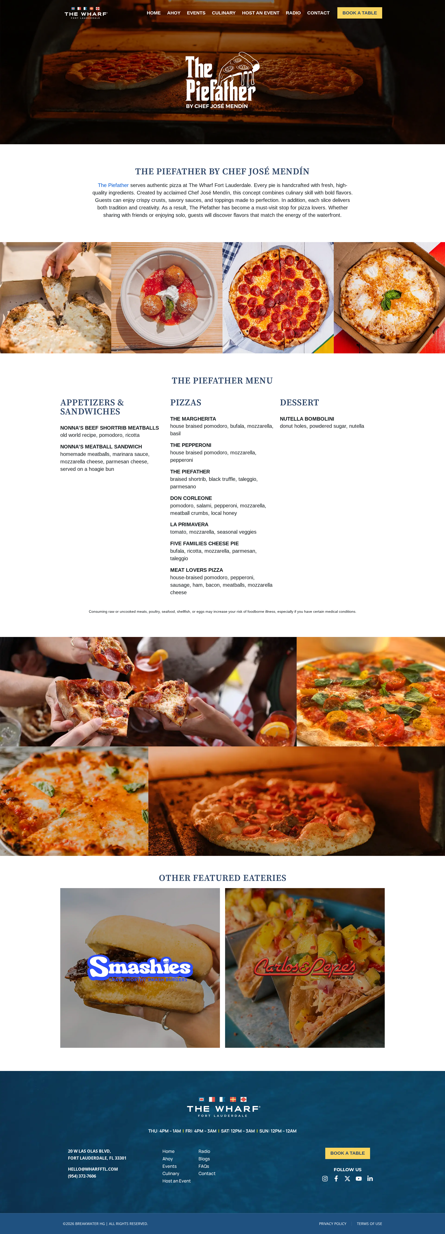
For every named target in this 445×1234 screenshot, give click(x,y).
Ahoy (167, 1159)
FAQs (204, 1166)
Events (169, 1166)
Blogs (204, 1159)
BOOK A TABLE (360, 12)
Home (168, 1151)
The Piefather (113, 185)
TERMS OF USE (369, 1223)
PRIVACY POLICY (332, 1223)
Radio (204, 1151)
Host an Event (176, 1181)
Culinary (170, 1173)
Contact (207, 1173)
